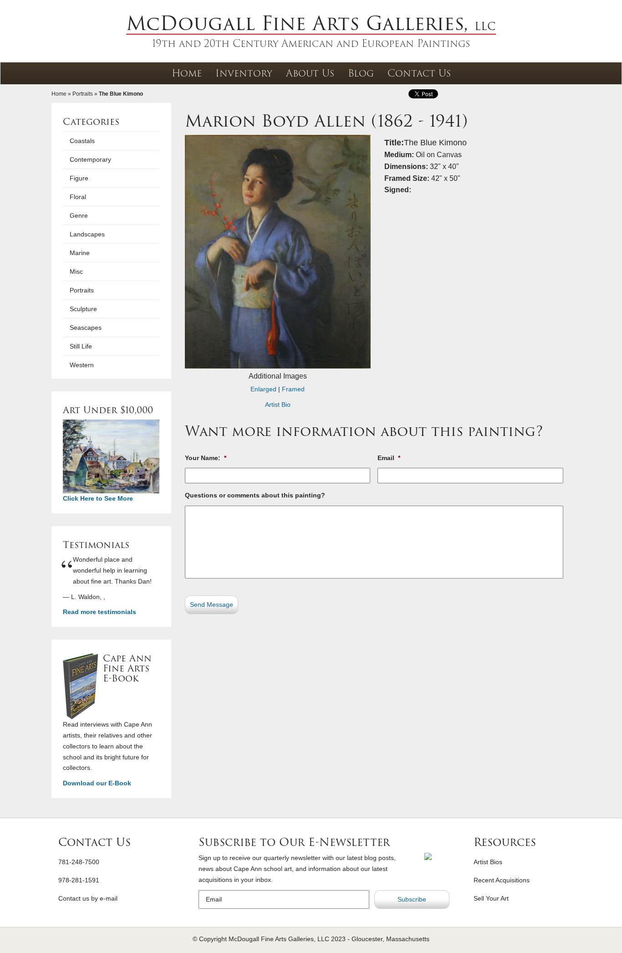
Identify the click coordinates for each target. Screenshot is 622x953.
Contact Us (419, 73)
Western (82, 365)
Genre (79, 215)
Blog (361, 73)
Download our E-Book (97, 783)
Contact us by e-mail (87, 898)
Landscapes (87, 234)
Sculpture (83, 309)
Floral (78, 196)
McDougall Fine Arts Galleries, (311, 23)
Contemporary (90, 159)
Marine (80, 252)
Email (388, 457)
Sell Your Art (491, 898)
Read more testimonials (99, 611)
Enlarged (263, 389)
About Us (310, 73)
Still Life (81, 346)
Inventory (243, 73)
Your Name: (205, 457)
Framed (293, 389)
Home (187, 73)
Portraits (82, 94)
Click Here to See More (98, 498)
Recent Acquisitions (502, 880)
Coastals (82, 140)
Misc (76, 271)
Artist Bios (488, 862)
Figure (79, 178)
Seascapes (86, 327)
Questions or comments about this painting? (255, 495)
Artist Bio (278, 404)
